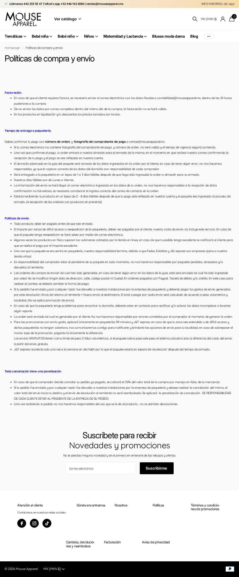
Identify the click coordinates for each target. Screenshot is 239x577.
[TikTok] (46, 523)
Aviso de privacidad (156, 542)
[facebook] (21, 523)
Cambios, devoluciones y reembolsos (80, 544)
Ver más (209, 36)
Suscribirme (157, 468)
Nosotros (121, 505)
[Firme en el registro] (223, 19)
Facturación (112, 542)
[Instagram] (34, 523)
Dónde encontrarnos (91, 505)
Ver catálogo (66, 19)
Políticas (158, 505)
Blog (194, 36)
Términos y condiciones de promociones (205, 507)
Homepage (12, 48)
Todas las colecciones (15, 38)
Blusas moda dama (168, 36)
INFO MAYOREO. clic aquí (217, 4)
